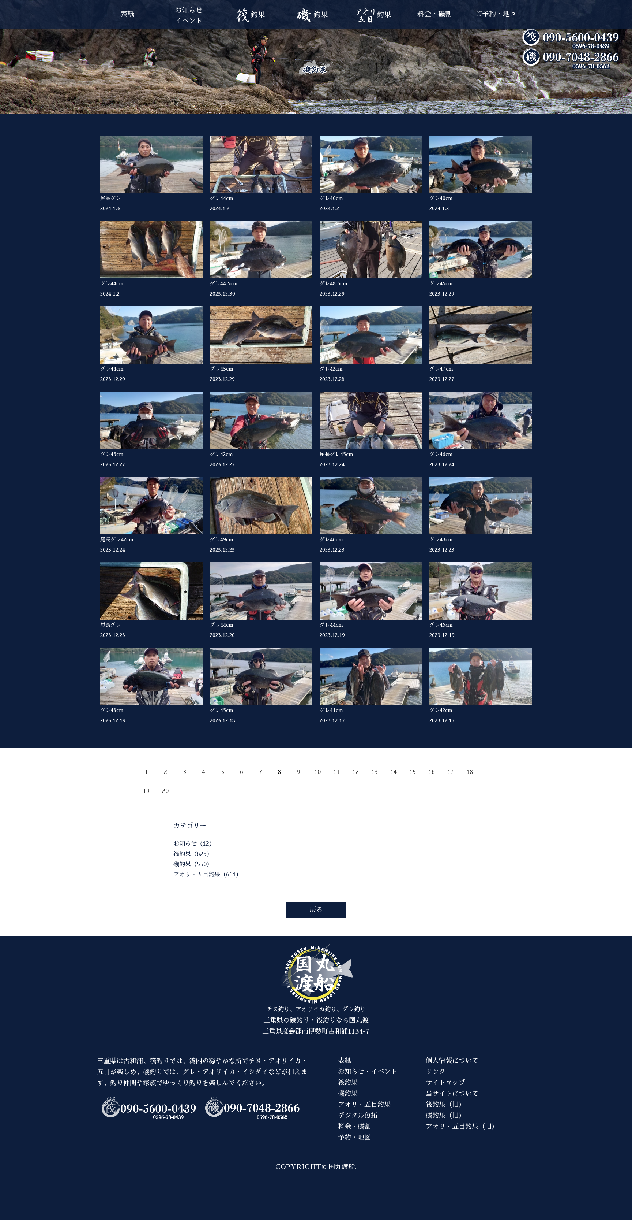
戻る (316, 909)
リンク (435, 1071)
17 (450, 772)
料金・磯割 (434, 14)
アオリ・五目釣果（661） (207, 875)
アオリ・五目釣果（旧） (462, 1126)
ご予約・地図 (496, 14)
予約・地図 (354, 1137)
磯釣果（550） (192, 864)
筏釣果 (348, 1082)
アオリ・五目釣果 (364, 1104)
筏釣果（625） (192, 854)
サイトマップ (445, 1082)
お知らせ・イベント (367, 1071)
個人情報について (452, 1060)
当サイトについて (452, 1093)
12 (355, 772)
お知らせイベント (189, 15)
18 (469, 772)
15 (412, 772)
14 (393, 772)
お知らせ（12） (194, 844)
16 (431, 772)
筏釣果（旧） (445, 1104)
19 (146, 791)
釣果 (258, 14)
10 (317, 772)
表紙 (127, 14)
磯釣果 (348, 1093)
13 (374, 772)
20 (165, 791)
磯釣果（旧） (445, 1115)
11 (336, 772)
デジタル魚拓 (357, 1115)
